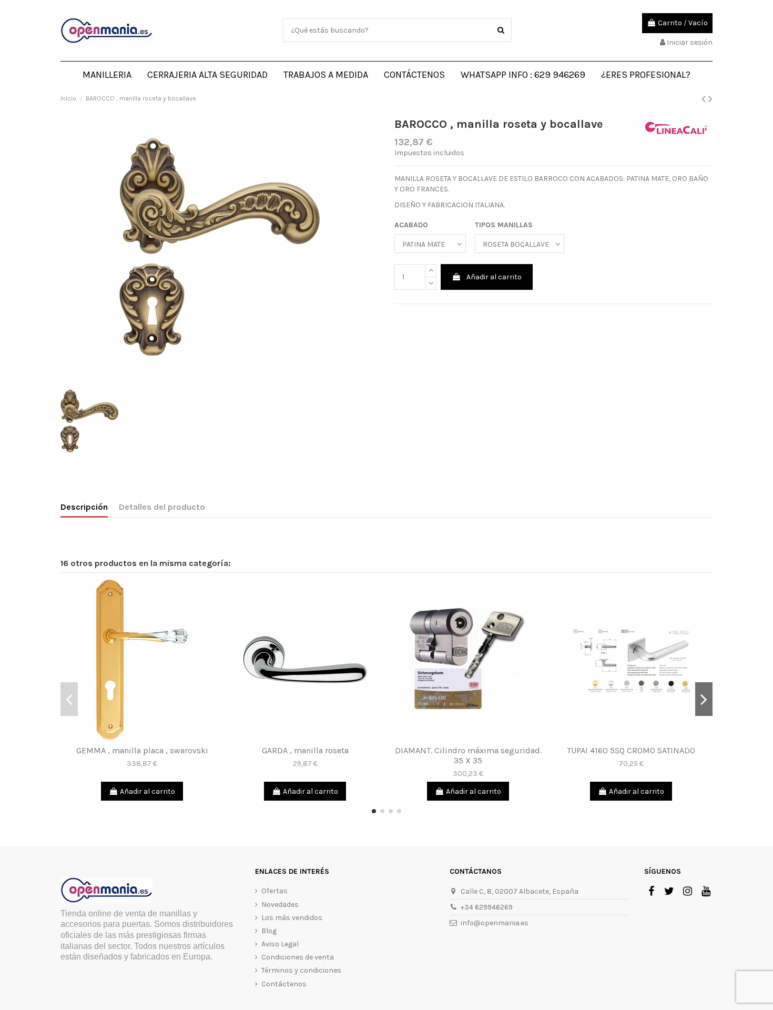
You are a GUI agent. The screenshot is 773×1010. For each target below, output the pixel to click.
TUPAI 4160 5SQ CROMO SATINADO (631, 750)
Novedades (280, 904)
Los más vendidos (291, 917)
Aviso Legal (280, 944)
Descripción (84, 507)
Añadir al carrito (494, 276)
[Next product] (710, 99)
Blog (269, 930)
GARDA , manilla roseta (305, 750)
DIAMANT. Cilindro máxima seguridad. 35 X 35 (468, 755)
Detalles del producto (162, 507)
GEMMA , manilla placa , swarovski (142, 750)
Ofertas (274, 890)
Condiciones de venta (297, 957)
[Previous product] (704, 99)
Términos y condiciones (301, 970)
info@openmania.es (494, 922)
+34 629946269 (487, 907)
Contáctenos (284, 983)
